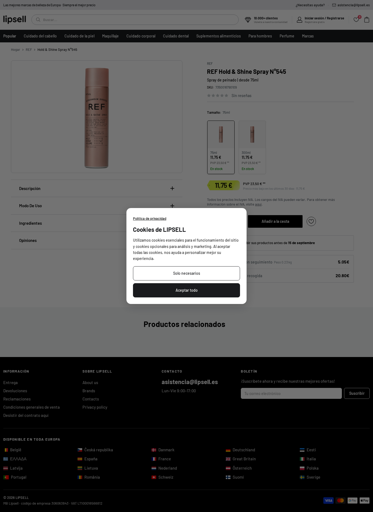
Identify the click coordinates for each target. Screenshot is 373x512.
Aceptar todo (187, 290)
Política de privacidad (149, 218)
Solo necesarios (186, 273)
